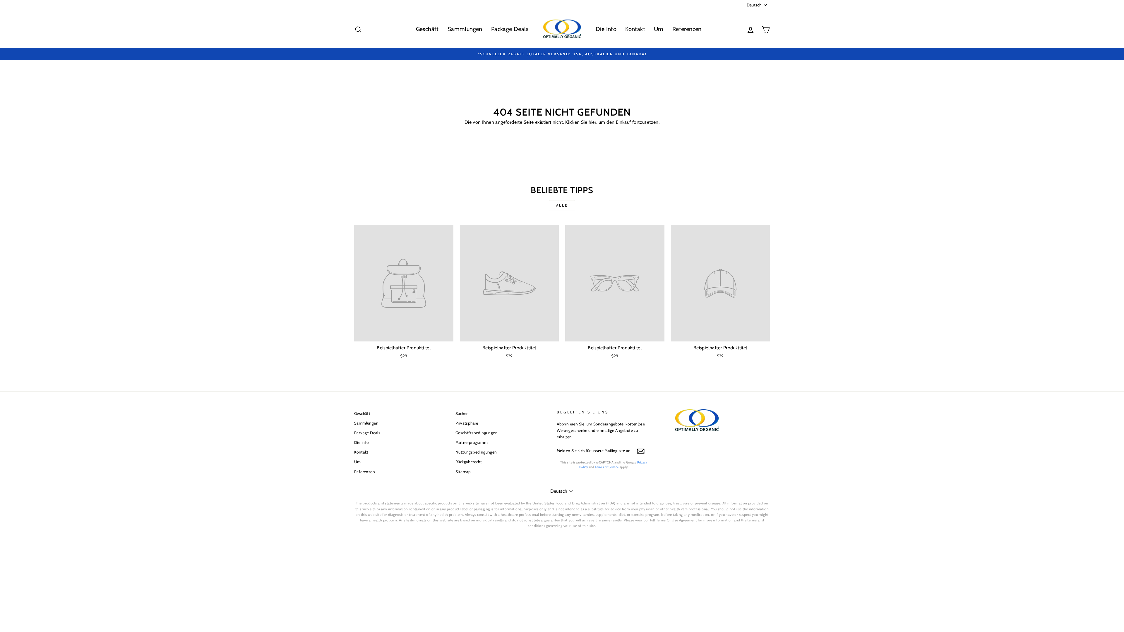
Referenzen (687, 28)
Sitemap (463, 471)
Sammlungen (465, 28)
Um (659, 28)
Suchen (462, 413)
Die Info (606, 28)
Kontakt (635, 28)
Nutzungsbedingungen (476, 452)
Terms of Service (607, 467)
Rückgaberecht (468, 461)
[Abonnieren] (641, 451)
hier (593, 122)
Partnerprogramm (471, 442)
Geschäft (427, 28)
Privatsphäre (466, 423)
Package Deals (509, 28)
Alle (562, 205)
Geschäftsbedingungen (476, 432)
